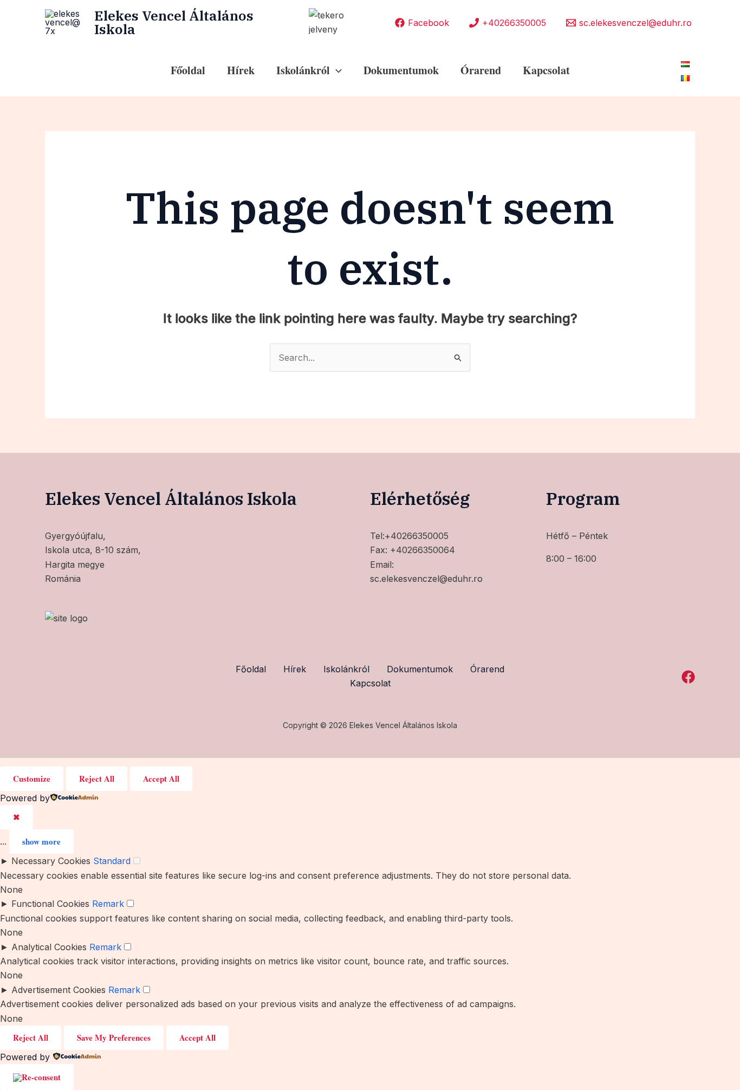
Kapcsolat (546, 70)
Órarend (480, 70)
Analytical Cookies (49, 947)
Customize (31, 778)
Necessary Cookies (50, 860)
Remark (108, 903)
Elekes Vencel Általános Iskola (174, 22)
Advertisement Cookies (58, 989)
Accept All (161, 778)
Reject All (96, 778)
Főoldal (188, 70)
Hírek (241, 70)
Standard (112, 860)
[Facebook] (688, 677)
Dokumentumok (401, 70)
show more (41, 841)
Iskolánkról (346, 669)
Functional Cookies (50, 903)
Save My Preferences (114, 1037)
